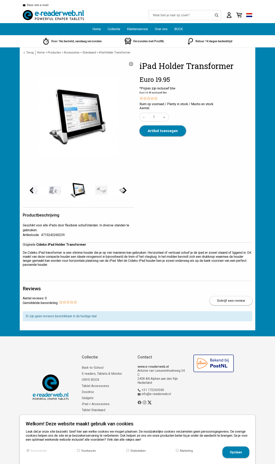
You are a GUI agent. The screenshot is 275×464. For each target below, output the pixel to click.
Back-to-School (92, 368)
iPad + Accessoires (96, 404)
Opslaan (236, 452)
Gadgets (88, 398)
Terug (30, 52)
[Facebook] (140, 402)
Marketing (186, 450)
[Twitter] (150, 402)
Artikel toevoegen (163, 131)
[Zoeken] (216, 15)
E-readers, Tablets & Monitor (102, 374)
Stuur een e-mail (37, 5)
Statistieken (138, 450)
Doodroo (88, 392)
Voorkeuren (88, 450)
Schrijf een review (231, 301)
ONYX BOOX (90, 380)
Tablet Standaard (93, 410)
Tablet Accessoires (95, 386)
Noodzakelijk (39, 450)
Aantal (144, 108)
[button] (249, 15)
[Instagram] (145, 402)
